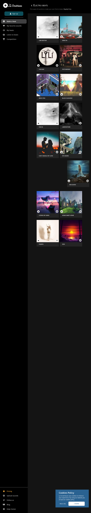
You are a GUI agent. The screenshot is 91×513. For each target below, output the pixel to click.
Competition (11, 39)
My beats (10, 30)
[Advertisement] (47, 174)
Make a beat (11, 21)
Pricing (9, 491)
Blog (8, 505)
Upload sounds (12, 496)
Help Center (11, 509)
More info (63, 504)
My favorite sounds (14, 26)
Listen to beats (12, 35)
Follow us (10, 500)
